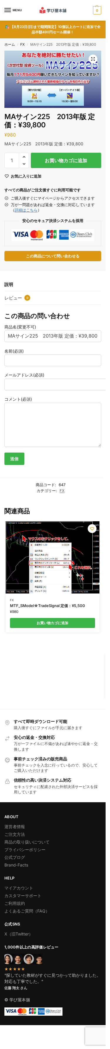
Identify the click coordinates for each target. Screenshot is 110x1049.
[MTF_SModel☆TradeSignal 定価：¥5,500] (52, 557)
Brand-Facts (16, 864)
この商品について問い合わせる (52, 256)
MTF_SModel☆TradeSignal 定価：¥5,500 (47, 605)
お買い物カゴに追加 (66, 160)
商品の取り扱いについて (27, 841)
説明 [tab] (8, 284)
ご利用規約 (14, 903)
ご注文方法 (14, 834)
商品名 (20, 326)
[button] (96, 10)
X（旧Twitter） (18, 933)
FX (22, 44)
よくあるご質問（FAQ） (27, 910)
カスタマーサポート (22, 895)
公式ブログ (14, 857)
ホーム (9, 44)
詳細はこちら (26, 210)
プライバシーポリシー (24, 849)
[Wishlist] (92, 528)
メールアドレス (24, 374)
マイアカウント (18, 887)
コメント (18, 399)
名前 (14, 350)
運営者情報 (14, 826)
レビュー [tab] (16, 298)
